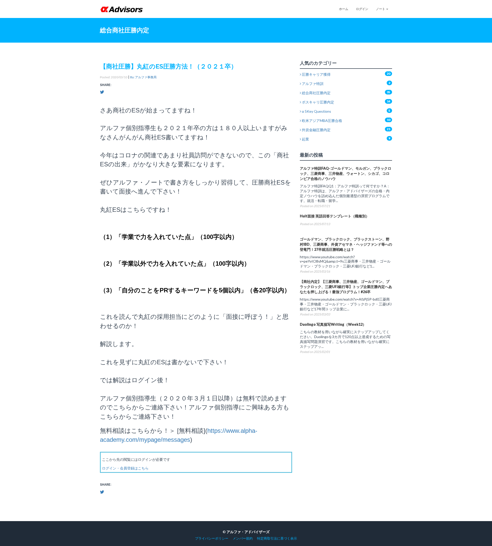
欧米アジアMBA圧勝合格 (321, 120)
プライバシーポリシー (211, 538)
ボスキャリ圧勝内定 (317, 102)
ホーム (343, 9)
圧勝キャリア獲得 (316, 74)
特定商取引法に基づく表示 (277, 538)
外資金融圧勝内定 (316, 130)
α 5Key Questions (316, 111)
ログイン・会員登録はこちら (125, 468)
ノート (381, 9)
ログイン (362, 9)
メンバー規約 (243, 538)
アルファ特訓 (312, 83)
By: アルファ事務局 (143, 77)
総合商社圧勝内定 (316, 93)
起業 (305, 139)
